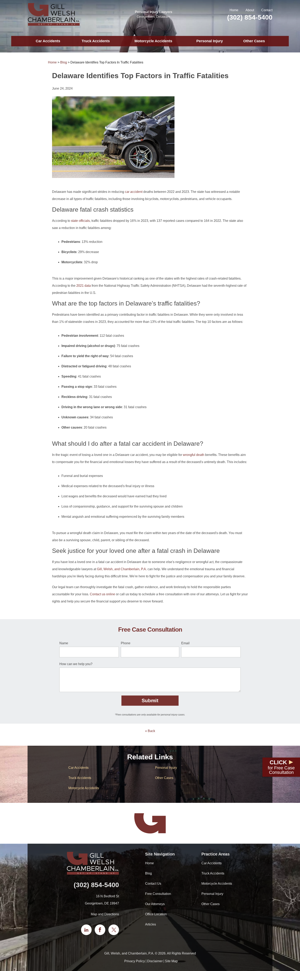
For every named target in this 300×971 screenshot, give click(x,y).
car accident (133, 191)
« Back (150, 731)
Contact (266, 10)
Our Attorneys (155, 904)
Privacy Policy (134, 961)
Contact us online (102, 594)
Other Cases (254, 41)
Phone (125, 643)
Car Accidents (48, 41)
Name (63, 643)
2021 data (83, 285)
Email (185, 643)
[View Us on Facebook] (100, 929)
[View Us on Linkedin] (86, 929)
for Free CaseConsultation (281, 767)
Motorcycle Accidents (153, 41)
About (250, 10)
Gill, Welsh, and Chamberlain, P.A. (122, 569)
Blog (63, 62)
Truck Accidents (96, 41)
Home (234, 10)
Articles (150, 924)
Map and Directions (105, 914)
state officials (80, 220)
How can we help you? (75, 664)
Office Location (156, 914)
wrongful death (193, 455)
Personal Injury (209, 41)
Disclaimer (155, 961)
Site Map (171, 961)
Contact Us (153, 883)
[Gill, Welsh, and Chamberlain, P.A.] (54, 14)
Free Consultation (158, 893)
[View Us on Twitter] (113, 929)
